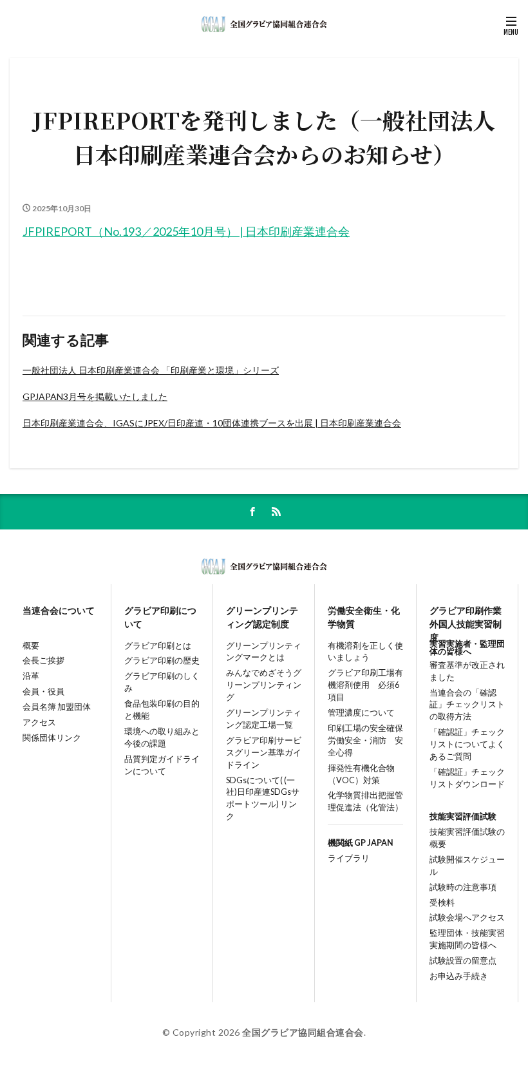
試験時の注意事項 (462, 887)
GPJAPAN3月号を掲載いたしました (95, 396)
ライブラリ (349, 858)
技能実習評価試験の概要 (467, 838)
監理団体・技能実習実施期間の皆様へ (467, 939)
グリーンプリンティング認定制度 (262, 617)
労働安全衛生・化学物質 (364, 617)
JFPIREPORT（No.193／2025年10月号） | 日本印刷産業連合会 (186, 231)
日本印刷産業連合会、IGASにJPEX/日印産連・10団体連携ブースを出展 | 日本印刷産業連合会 (212, 422)
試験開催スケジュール (467, 866)
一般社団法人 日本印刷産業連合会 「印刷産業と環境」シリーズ (151, 370)
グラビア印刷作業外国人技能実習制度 (465, 618)
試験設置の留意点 (462, 961)
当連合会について (59, 610)
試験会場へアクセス (467, 917)
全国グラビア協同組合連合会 (303, 1032)
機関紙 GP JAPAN (360, 843)
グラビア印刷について (160, 617)
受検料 (442, 903)
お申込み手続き (458, 976)
